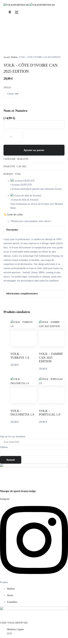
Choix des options (23, 341)
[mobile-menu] (16, 12)
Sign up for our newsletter (12, 436)
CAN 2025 (21, 166)
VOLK (18, 174)
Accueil (6, 57)
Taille (7, 87)
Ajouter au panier (34, 150)
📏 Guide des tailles (13, 214)
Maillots (14, 57)
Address (4, 447)
